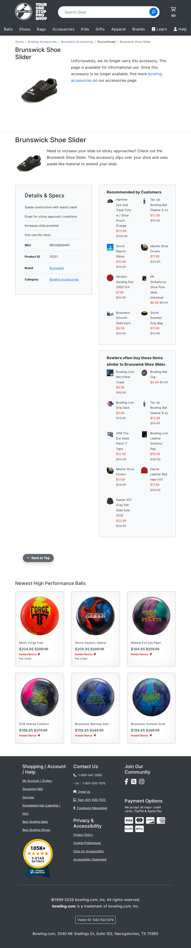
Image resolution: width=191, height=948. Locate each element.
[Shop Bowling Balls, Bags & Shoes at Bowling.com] (31, 12)
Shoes (24, 29)
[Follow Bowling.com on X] (135, 783)
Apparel (118, 29)
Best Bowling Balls (35, 821)
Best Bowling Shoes (36, 830)
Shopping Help (32, 789)
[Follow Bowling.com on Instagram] (142, 783)
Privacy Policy (83, 835)
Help (182, 29)
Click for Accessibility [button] (88, 851)
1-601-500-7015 (94, 783)
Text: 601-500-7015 (91, 800)
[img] (129, 829)
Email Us (83, 791)
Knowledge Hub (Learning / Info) (41, 809)
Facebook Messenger (91, 808)
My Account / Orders (37, 781)
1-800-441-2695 (89, 775)
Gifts (100, 29)
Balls (8, 29)
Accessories (63, 29)
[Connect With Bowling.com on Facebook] (128, 783)
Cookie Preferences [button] (87, 843)
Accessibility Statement (89, 859)
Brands (138, 29)
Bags (41, 29)
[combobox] (105, 12)
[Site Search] (153, 12)
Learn (162, 29)
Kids (85, 29)
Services (28, 797)
